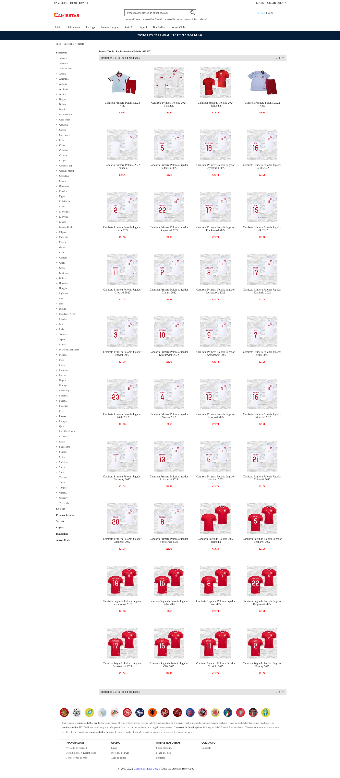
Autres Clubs (178, 27)
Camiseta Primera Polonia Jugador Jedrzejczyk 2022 (215, 291)
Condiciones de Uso (76, 757)
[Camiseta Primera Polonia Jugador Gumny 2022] (169, 269)
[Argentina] (102, 713)
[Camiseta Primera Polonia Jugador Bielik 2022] (262, 144)
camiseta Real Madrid (152, 19)
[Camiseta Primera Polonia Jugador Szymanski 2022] (169, 456)
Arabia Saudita (65, 68)
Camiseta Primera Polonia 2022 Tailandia (122, 166)
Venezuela (63, 503)
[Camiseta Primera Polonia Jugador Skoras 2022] (169, 393)
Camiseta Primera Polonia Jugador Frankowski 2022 (215, 229)
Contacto (206, 747)
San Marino (64, 446)
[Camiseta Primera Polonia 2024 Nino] (122, 82)
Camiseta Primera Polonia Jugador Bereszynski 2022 (215, 166)
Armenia (62, 84)
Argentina (63, 78)
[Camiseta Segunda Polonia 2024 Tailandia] (215, 82)
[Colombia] (215, 713)
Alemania (63, 63)
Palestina (62, 395)
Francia (62, 242)
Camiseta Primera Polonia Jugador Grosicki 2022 (122, 291)
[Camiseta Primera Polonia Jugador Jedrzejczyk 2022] (215, 269)
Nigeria (62, 380)
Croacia (62, 181)
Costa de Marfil (66, 170)
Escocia (62, 206)
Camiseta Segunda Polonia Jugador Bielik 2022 (169, 603)
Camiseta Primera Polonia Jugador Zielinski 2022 (122, 540)
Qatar (61, 426)
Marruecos (63, 370)
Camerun (63, 124)
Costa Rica (63, 176)
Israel (61, 324)
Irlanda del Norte (66, 314)
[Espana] (64, 713)
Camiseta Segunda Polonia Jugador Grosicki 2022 (215, 665)
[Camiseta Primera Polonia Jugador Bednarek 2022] (169, 144)
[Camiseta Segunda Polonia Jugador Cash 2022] (215, 580)
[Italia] (228, 713)
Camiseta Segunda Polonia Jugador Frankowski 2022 (122, 665)
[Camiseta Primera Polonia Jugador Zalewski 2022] (262, 456)
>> (282, 57)
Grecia (61, 268)
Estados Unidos (66, 227)
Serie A (128, 27)
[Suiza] (177, 713)
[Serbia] (165, 713)
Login (260, 3)
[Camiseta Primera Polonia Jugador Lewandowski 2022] (215, 331)
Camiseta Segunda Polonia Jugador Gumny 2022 (262, 665)
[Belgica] (253, 713)
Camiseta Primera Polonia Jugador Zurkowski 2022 (169, 540)
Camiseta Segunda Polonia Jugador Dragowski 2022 (262, 603)
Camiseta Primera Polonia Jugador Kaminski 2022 (262, 291)
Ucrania (62, 492)
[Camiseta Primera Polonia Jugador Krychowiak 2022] (169, 331)
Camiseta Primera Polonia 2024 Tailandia (169, 104)
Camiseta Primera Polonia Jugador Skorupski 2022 (215, 416)
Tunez (61, 482)
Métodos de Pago (120, 752)
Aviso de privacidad (76, 747)
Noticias (160, 757)
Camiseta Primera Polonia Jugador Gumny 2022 (169, 291)
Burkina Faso (65, 114)
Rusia (61, 441)
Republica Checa (66, 431)
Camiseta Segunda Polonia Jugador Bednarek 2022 (262, 540)
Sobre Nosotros (164, 747)
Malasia (62, 354)
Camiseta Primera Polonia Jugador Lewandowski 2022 (215, 353)
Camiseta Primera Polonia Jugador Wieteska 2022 (215, 478)
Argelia (62, 73)
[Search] (192, 12)
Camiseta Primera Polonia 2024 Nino (122, 104)
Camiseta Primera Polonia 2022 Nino (262, 104)
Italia (61, 329)
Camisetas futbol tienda (147, 768)
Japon (61, 339)
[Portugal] (240, 713)
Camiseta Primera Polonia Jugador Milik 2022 (262, 353)
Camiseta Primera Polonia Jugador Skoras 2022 (169, 416)
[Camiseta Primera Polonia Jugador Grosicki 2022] (122, 269)
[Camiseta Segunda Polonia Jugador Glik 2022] (169, 643)
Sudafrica (63, 462)
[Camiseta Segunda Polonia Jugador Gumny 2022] (262, 643)
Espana (62, 222)
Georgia (62, 257)
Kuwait (62, 344)
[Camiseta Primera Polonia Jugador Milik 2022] (262, 331)
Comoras (63, 155)
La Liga (90, 27)
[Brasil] (89, 713)
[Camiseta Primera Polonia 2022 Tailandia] (122, 144)
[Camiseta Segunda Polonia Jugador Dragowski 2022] (262, 580)
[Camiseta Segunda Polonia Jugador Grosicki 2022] (215, 643)
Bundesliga (159, 27)
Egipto (61, 196)
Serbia (61, 457)
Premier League (109, 27)
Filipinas (62, 232)
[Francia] (139, 713)
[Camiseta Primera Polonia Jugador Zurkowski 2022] (169, 518)
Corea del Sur (65, 165)
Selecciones (73, 27)
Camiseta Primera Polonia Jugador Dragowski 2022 (169, 229)
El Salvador (64, 201)
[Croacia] (114, 713)
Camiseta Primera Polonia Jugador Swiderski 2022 (262, 416)
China (61, 145)
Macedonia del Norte (68, 349)
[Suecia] (265, 713)
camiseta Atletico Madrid (195, 19)
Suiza (61, 472)
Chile (61, 140)
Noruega (62, 385)
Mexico (62, 375)
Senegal (62, 452)
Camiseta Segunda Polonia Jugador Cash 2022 (215, 603)
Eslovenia (63, 216)
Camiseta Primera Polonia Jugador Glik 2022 (262, 229)
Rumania (62, 436)
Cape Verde (64, 135)
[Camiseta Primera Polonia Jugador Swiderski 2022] (262, 393)
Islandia (62, 319)
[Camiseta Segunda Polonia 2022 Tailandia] (215, 518)
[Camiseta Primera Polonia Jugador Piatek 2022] (122, 393)
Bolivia (62, 104)
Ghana (61, 262)
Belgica (62, 99)
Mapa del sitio (164, 752)
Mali (61, 360)
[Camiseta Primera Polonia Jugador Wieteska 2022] (215, 456)
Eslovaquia (63, 211)
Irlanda (62, 308)
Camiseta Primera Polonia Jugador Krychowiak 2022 (169, 353)
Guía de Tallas (118, 757)
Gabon (62, 247)
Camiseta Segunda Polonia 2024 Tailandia (216, 104)
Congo (62, 160)
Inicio (58, 27)
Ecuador (62, 191)
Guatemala (63, 273)
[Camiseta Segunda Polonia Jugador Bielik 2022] (169, 580)
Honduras (63, 283)
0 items (262, 13)
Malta (61, 365)
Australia (63, 89)
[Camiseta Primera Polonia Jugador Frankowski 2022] (215, 206)
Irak (60, 298)
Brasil (61, 109)
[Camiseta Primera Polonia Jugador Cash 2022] (122, 206)
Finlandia (63, 237)
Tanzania (62, 477)
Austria (62, 94)
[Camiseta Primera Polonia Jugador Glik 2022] (262, 206)
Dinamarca (63, 186)
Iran (60, 303)
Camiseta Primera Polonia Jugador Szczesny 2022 (122, 478)
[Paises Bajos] (152, 713)
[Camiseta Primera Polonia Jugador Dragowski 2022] (169, 206)
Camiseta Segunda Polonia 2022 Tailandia (216, 540)
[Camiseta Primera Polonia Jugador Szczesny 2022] (122, 456)
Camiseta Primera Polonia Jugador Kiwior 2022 (122, 353)
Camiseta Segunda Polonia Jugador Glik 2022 (169, 665)
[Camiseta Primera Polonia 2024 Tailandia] (169, 82)
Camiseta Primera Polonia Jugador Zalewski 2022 (262, 478)
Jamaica (62, 334)
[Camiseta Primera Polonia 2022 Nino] (262, 82)
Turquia (62, 487)
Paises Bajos (64, 390)
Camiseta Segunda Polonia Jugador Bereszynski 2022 (122, 603)
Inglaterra (63, 293)
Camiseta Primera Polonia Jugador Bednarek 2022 (169, 166)
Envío (114, 747)
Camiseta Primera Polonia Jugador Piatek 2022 (122, 416)
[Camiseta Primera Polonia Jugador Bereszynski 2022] (215, 144)
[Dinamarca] (127, 713)
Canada (62, 130)
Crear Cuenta (276, 3)
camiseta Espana (132, 19)
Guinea (62, 278)
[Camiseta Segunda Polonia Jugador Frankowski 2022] (122, 643)
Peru (61, 411)
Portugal (62, 421)
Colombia (63, 150)
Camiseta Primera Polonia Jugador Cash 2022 (122, 229)
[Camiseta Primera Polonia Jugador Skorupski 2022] (215, 393)
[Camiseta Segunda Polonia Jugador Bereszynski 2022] (122, 580)
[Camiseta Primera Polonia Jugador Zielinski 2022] (122, 518)
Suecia (61, 467)
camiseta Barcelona (173, 19)
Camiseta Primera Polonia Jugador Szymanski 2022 (169, 478)
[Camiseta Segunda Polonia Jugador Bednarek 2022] (262, 518)
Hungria (62, 288)
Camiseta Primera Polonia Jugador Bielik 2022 (262, 166)
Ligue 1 (143, 27)
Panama (62, 400)
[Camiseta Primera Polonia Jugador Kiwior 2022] (122, 331)
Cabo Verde (64, 119)
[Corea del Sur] (202, 713)
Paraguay (63, 406)
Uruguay (62, 498)
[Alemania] (76, 713)
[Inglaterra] (190, 713)
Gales (61, 252)
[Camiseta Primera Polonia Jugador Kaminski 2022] (262, 269)
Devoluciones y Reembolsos (81, 752)
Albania (62, 58)
